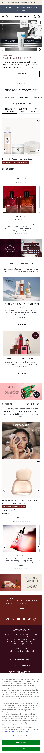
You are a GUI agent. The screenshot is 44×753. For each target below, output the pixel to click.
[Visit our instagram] (18, 619)
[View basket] (39, 16)
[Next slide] (39, 49)
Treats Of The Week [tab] (10, 110)
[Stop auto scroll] (39, 22)
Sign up (21, 608)
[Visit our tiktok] (29, 619)
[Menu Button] (2, 16)
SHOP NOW (21, 77)
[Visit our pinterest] (34, 619)
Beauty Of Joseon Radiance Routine (18, 159)
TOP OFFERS (9, 97)
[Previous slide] (2, 49)
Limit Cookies (21, 742)
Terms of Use (23, 731)
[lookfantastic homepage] (21, 16)
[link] (34, 16)
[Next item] (38, 150)
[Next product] (38, 490)
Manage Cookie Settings (21, 736)
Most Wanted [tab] (34, 110)
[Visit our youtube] (24, 619)
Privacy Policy (10, 731)
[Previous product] (4, 490)
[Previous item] (4, 150)
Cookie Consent (21, 648)
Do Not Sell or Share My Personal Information (21, 652)
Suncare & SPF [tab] (23, 110)
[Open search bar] (7, 16)
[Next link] (38, 210)
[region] (21, 713)
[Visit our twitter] (13, 619)
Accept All (21, 749)
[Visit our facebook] (7, 619)
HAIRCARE (24, 97)
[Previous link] (4, 210)
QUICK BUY (21, 179)
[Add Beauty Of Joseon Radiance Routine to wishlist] (38, 120)
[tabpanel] (21, 150)
